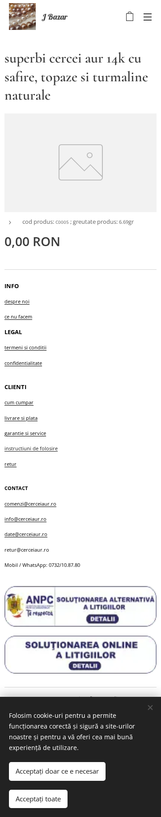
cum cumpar (19, 402)
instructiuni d (20, 448)
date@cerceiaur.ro (25, 534)
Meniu (148, 16)
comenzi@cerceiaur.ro (30, 503)
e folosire (47, 448)
